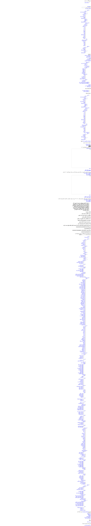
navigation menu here (85, 511)
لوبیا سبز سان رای (80, 411)
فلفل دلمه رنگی (80, 364)
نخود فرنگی (83, 420)
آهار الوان (83, 280)
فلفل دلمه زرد (81, 365)
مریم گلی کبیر (82, 351)
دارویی (86, 23)
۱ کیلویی (85, 254)
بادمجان (83, 14)
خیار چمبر (81, 356)
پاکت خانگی (87, 22)
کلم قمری (81, 396)
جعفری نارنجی (82, 296)
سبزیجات (85, 24)
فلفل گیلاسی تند (80, 372)
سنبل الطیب (83, 339)
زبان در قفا (83, 304)
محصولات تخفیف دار (85, 90)
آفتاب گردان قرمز (82, 287)
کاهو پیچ (82, 377)
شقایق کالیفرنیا (82, 311)
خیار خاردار (81, 357)
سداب (84, 337)
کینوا (84, 343)
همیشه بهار (83, 324)
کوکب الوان (83, 314)
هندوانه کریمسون (80, 424)
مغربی (84, 321)
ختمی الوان (83, 301)
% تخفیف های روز (88, 85)
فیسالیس (83, 374)
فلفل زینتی (81, 367)
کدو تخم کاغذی (80, 470)
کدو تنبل (81, 379)
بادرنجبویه (83, 247)
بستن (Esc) (89, 86)
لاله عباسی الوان (82, 319)
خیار (84, 29)
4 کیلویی (83, 70)
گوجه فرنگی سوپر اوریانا (79, 495)
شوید (84, 251)
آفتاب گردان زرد (82, 288)
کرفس (84, 390)
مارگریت (83, 320)
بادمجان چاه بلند (80, 261)
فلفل (84, 17)
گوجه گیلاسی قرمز (80, 408)
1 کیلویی (83, 71)
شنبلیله (84, 244)
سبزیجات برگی (82, 16)
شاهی (84, 437)
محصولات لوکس (82, 78)
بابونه (84, 328)
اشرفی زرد (83, 283)
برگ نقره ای (83, 289)
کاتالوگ (89, 84)
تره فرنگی (83, 404)
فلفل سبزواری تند (80, 368)
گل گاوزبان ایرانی (82, 344)
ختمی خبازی (83, 330)
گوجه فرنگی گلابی (80, 409)
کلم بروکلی (81, 393)
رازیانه (84, 332)
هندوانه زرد (81, 423)
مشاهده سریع (88, 174)
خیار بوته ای (81, 355)
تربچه (84, 249)
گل (86, 39)
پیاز (84, 27)
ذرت (84, 359)
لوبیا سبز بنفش (80, 412)
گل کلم (84, 447)
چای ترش (83, 329)
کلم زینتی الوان (82, 313)
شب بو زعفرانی (82, 309)
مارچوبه (83, 347)
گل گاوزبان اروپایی (82, 345)
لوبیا (84, 35)
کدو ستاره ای (81, 383)
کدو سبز (83, 272)
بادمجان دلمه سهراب (79, 262)
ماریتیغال (83, 348)
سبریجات (83, 77)
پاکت (88, 10)
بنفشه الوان (83, 290)
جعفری (84, 240)
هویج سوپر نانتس (87, 196)
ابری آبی (83, 279)
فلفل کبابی (81, 370)
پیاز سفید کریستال (80, 398)
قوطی (88, 46)
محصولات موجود (86, 91)
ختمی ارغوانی (83, 300)
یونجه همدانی (83, 245)
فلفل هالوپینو (81, 373)
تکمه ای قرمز (83, 294)
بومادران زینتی (82, 297)
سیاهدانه (83, 340)
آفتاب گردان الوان (82, 286)
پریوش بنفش (83, 292)
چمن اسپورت (83, 298)
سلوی (84, 306)
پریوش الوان (83, 291)
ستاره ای (83, 305)
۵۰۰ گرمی (85, 50)
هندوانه (84, 37)
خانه (90, 141)
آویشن (84, 327)
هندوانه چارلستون (80, 422)
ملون (84, 36)
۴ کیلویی (85, 19)
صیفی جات (85, 25)
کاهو (84, 31)
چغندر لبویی (83, 353)
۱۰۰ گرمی (85, 13)
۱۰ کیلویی (85, 12)
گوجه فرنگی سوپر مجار (79, 496)
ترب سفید (81, 402)
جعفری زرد (83, 295)
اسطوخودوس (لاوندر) (81, 346)
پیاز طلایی (81, 399)
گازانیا (84, 316)
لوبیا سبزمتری (81, 414)
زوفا (84, 335)
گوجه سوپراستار (80, 406)
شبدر (84, 310)
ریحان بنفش (83, 243)
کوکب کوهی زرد (82, 315)
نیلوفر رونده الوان (82, 323)
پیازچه (84, 248)
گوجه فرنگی (83, 18)
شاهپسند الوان (82, 307)
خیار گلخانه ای (81, 358)
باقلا (84, 389)
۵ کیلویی (85, 20)
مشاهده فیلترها (88, 144)
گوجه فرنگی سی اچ (80, 275)
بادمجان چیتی (81, 387)
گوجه (84, 45)
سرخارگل (83, 338)
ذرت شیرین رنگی (82, 459)
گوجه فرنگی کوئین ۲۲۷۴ (79, 497)
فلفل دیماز (81, 269)
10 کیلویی (83, 68)
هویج (84, 38)
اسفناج (84, 428)
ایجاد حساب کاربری (88, 525)
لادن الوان (83, 318)
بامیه (84, 15)
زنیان (84, 334)
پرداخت (85, 64)
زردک (84, 361)
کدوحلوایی (81, 380)
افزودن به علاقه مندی (87, 199)
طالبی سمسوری (80, 419)
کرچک (84, 342)
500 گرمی (83, 72)
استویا (84, 326)
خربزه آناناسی (81, 417)
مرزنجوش (83, 349)
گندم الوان (83, 317)
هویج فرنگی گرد (88, 170)
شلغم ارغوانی (83, 362)
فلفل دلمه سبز (80, 268)
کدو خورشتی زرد (80, 381)
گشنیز (84, 253)
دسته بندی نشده (86, 132)
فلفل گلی (81, 371)
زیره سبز (83, 336)
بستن (90, 168)
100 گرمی (83, 73)
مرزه (84, 241)
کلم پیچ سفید (81, 394)
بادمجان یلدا (81, 263)
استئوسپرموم (83, 282)
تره (84, 250)
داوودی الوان (83, 302)
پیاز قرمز (81, 400)
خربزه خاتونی (81, 418)
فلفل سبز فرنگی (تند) (79, 270)
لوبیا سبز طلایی (80, 413)
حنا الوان (83, 299)
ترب (84, 28)
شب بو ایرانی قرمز (82, 308)
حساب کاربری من (84, 63)
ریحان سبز (83, 242)
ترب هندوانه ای (82, 126)
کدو (84, 32)
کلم (84, 33)
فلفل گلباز (81, 271)
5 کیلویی (83, 69)
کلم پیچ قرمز (81, 395)
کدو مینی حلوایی (80, 384)
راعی (84, 333)
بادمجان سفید (81, 453)
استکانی (83, 281)
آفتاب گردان (83, 285)
